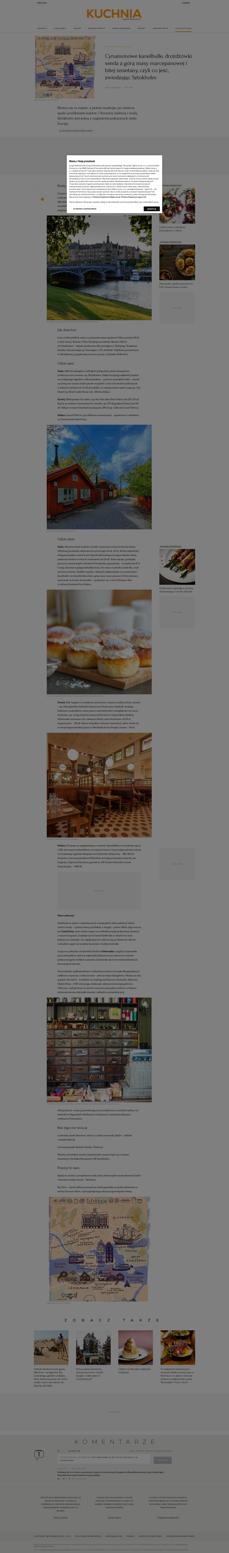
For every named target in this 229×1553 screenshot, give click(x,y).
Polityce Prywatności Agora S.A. (134, 197)
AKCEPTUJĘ (151, 209)
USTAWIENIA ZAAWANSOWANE (84, 209)
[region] (114, 184)
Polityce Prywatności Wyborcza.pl (106, 197)
